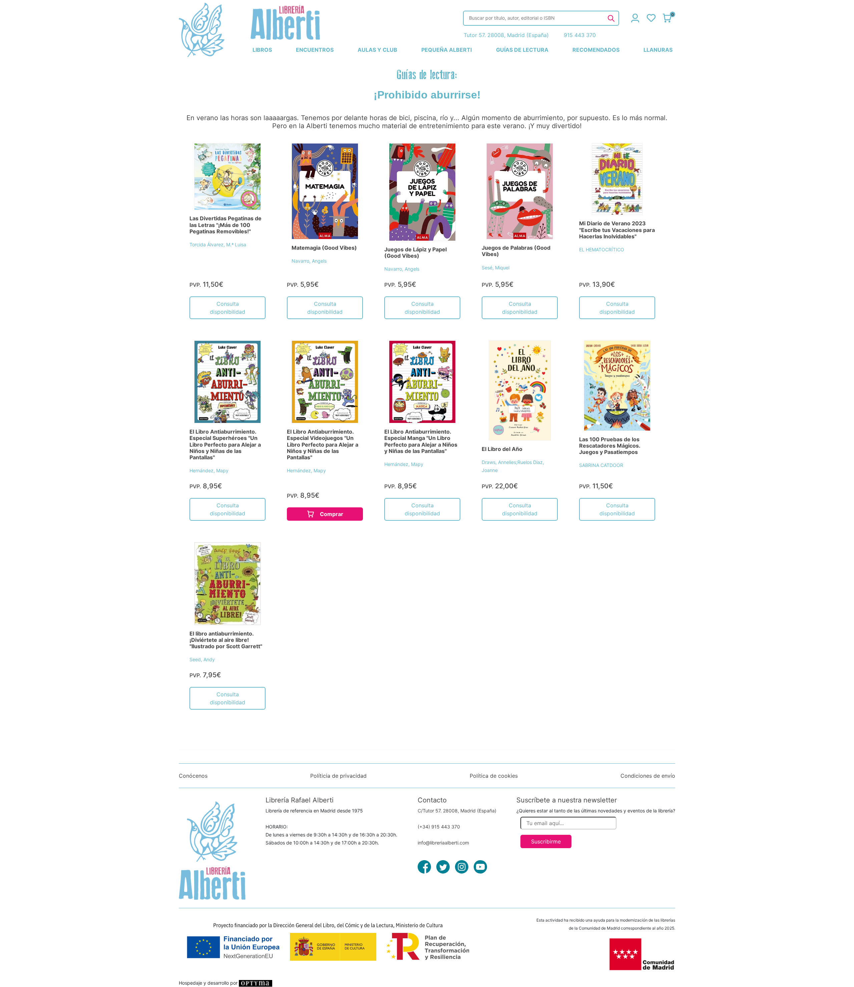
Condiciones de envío (647, 775)
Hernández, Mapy (209, 470)
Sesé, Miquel (495, 267)
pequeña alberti (446, 49)
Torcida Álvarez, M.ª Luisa (217, 244)
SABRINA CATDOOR (601, 465)
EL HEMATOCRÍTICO (601, 249)
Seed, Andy (202, 659)
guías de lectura (522, 49)
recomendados (595, 49)
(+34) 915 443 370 (439, 826)
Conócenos (193, 775)
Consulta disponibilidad (227, 307)
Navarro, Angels (309, 261)
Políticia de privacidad (338, 775)
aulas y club (377, 49)
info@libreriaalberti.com (443, 842)
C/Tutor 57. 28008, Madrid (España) (457, 810)
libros (262, 49)
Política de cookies (494, 775)
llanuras (658, 49)
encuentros (315, 49)
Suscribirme (546, 841)
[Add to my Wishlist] (253, 156)
